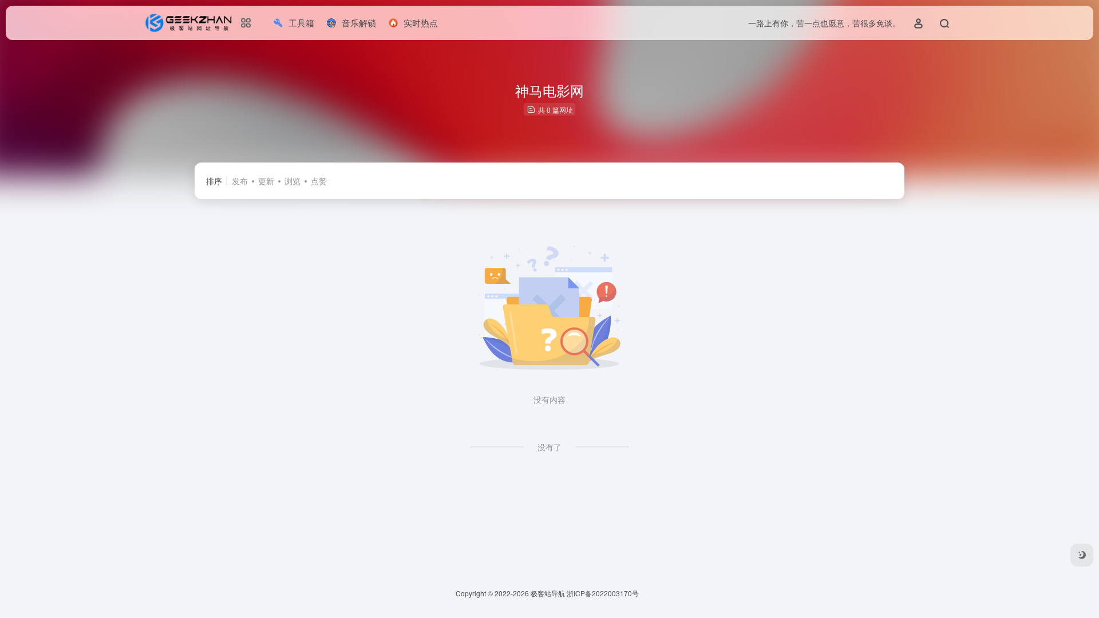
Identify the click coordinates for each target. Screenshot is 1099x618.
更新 (266, 181)
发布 (240, 181)
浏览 (292, 181)
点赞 (319, 181)
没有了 (549, 447)
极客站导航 (548, 593)
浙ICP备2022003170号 (603, 593)
